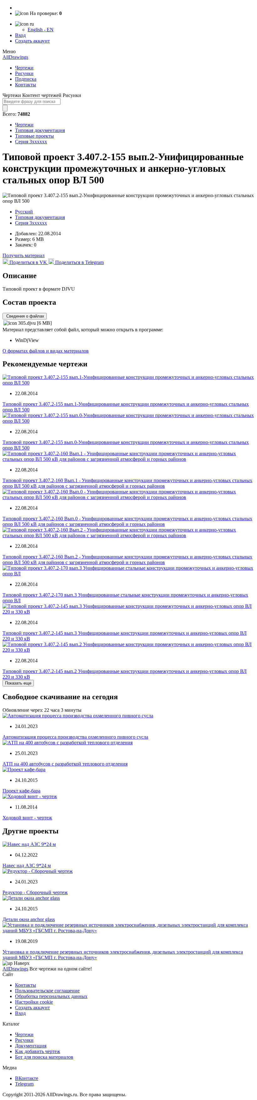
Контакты (25, 84)
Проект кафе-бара (21, 790)
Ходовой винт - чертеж (27, 817)
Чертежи (24, 67)
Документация (30, 1045)
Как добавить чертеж (37, 1051)
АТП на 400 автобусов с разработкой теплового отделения (65, 763)
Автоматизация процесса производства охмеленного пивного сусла (75, 737)
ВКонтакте (26, 1078)
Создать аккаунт (32, 40)
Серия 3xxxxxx (31, 141)
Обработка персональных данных (51, 996)
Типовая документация (40, 130)
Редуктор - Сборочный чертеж (35, 892)
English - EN (41, 29)
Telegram (24, 1084)
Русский (24, 211)
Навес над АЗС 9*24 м (27, 865)
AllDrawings (15, 57)
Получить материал (24, 255)
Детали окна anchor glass (29, 919)
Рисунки (24, 73)
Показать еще (18, 683)
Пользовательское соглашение (47, 990)
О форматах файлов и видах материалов (46, 351)
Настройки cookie (34, 1002)
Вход (20, 35)
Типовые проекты (34, 136)
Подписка (25, 79)
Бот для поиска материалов (44, 1057)
